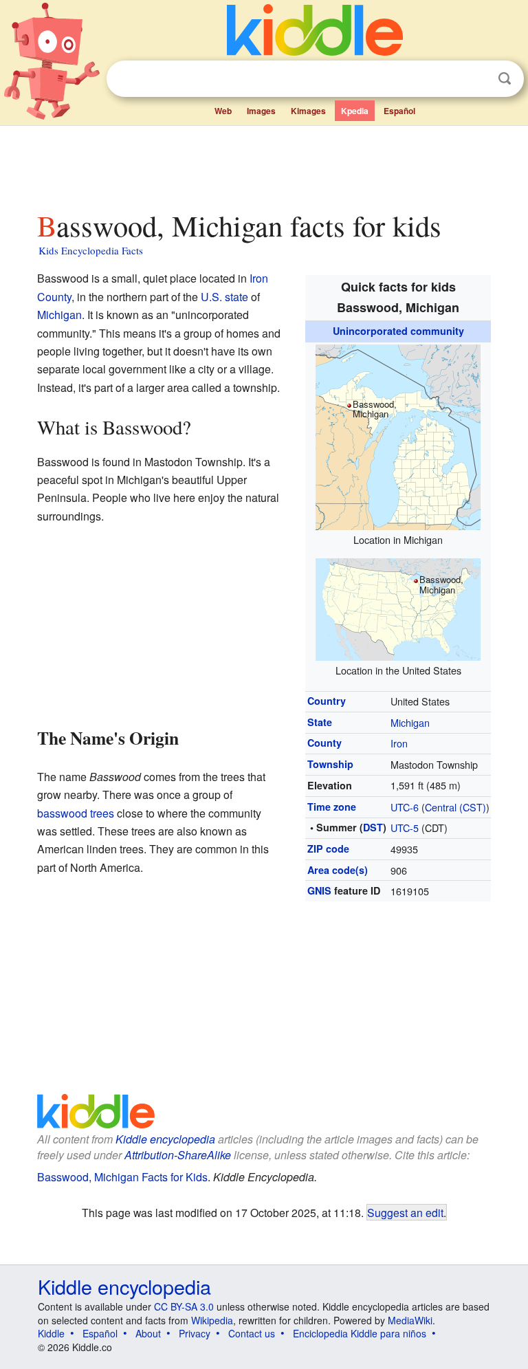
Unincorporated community (398, 331)
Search (504, 78)
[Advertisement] (264, 164)
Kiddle (51, 1333)
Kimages (308, 111)
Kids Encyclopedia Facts (90, 250)
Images (261, 111)
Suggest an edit (405, 1212)
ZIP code (328, 848)
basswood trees (75, 813)
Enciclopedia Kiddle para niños (359, 1333)
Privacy (194, 1333)
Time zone (331, 806)
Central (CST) (455, 807)
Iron (399, 743)
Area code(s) (337, 870)
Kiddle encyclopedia (165, 1139)
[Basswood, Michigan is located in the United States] (398, 607)
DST (373, 827)
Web (223, 111)
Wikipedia (212, 1320)
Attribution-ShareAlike (177, 1155)
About (148, 1333)
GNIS (319, 890)
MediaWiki (410, 1320)
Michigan (410, 722)
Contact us (251, 1333)
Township (330, 764)
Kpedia (354, 111)
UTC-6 (404, 807)
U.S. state (224, 297)
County (324, 742)
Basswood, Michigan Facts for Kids (122, 1177)
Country (326, 701)
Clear (476, 79)
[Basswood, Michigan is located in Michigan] (398, 435)
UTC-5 (404, 827)
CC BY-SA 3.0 (184, 1306)
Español (399, 111)
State (319, 722)
